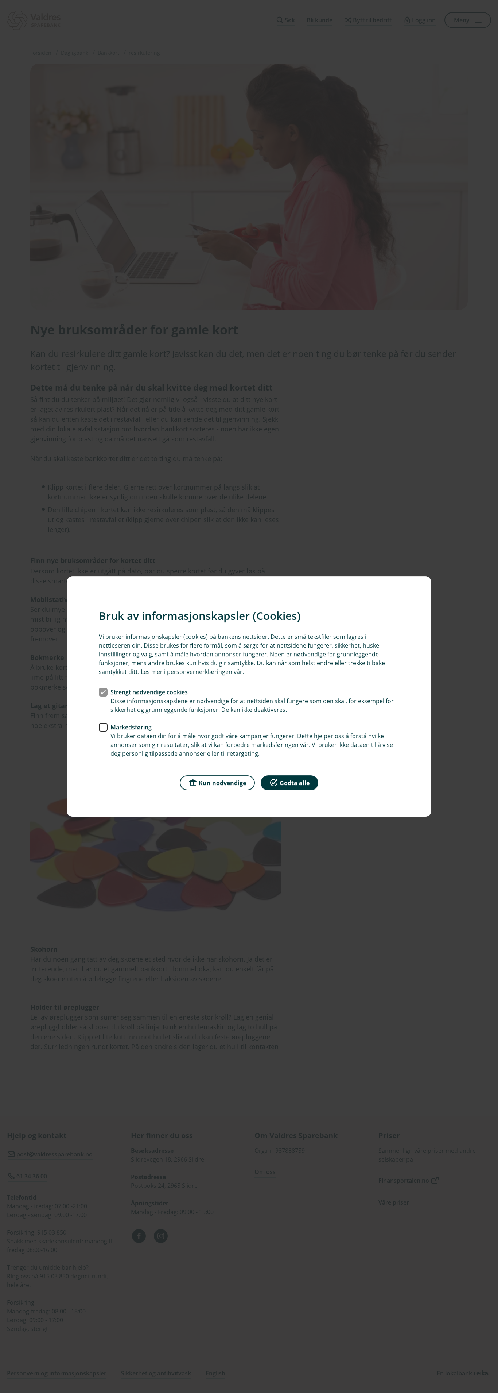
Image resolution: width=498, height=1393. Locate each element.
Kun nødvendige (222, 783)
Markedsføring (131, 727)
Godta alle (295, 783)
